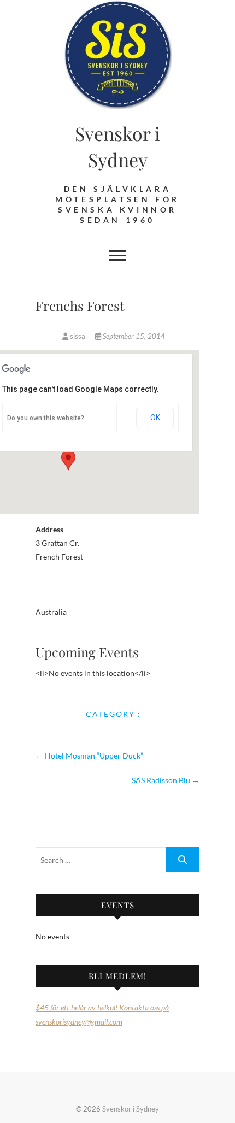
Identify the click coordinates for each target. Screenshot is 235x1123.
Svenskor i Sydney (117, 146)
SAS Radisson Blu (165, 780)
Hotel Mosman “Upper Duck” (89, 755)
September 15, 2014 (133, 336)
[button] (68, 460)
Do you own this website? (45, 418)
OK (155, 417)
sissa (77, 336)
